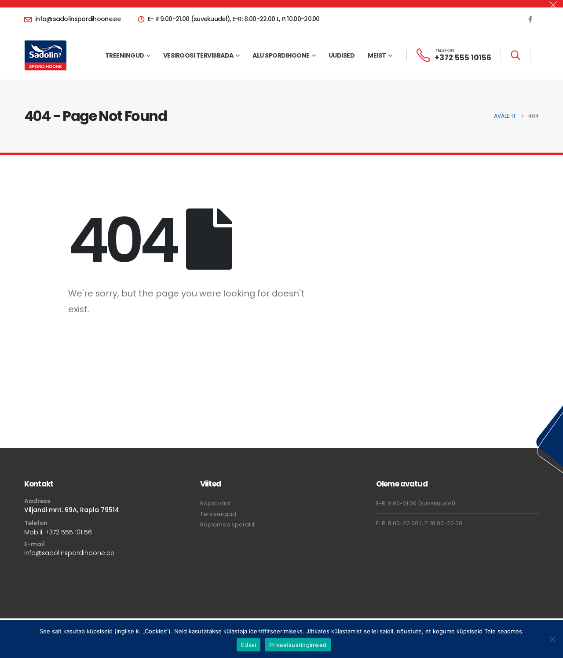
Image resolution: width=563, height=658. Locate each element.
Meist (377, 55)
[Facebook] (530, 19)
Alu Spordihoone (281, 55)
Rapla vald (215, 503)
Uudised (342, 55)
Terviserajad (218, 514)
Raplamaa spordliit (227, 524)
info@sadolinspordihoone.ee (69, 552)
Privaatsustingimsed (297, 644)
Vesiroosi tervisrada (198, 55)
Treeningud (124, 55)
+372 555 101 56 (68, 532)
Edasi (248, 644)
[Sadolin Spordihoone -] (45, 55)
